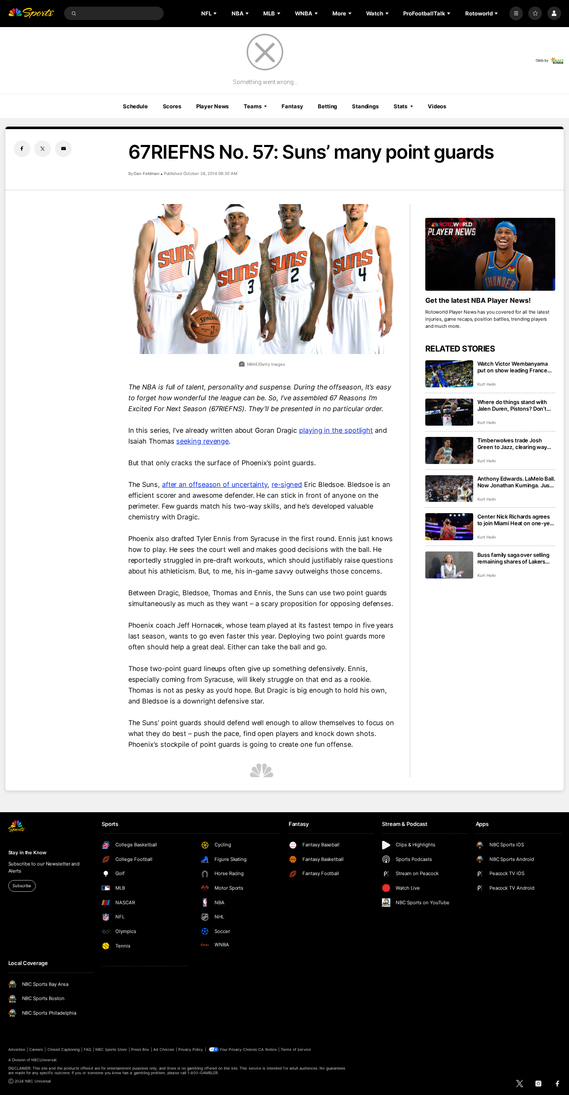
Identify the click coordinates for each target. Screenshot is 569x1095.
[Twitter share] (42, 148)
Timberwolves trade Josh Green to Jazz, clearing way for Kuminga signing (512, 443)
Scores (172, 106)
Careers (36, 1049)
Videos (437, 106)
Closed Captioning (63, 1049)
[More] (516, 13)
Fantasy (292, 106)
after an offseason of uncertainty (214, 484)
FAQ (87, 1049)
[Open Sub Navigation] (215, 13)
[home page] (31, 13)
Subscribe (21, 885)
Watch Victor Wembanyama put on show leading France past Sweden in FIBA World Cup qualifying (512, 367)
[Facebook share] (22, 148)
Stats (400, 106)
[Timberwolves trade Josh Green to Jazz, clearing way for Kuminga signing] (449, 450)
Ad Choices (163, 1049)
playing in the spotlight (336, 430)
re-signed (287, 484)
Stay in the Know (27, 853)
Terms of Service (296, 1049)
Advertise (16, 1049)
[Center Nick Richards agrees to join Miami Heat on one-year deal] (449, 526)
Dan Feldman (147, 173)
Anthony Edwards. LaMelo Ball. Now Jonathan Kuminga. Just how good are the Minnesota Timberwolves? (516, 482)
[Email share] (63, 148)
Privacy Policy (190, 1049)
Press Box (140, 1049)
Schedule (135, 106)
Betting (327, 106)
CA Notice (267, 1049)
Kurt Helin (487, 384)
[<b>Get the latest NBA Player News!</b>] (490, 254)
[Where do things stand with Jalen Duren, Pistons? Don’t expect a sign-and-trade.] (449, 412)
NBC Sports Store (111, 1049)
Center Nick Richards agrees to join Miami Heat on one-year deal (516, 519)
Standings (365, 106)
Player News (212, 106)
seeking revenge (202, 441)
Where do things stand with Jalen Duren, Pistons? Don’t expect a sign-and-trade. (512, 405)
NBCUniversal (43, 1060)
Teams (252, 106)
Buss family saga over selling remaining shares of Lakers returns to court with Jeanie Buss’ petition (513, 558)
